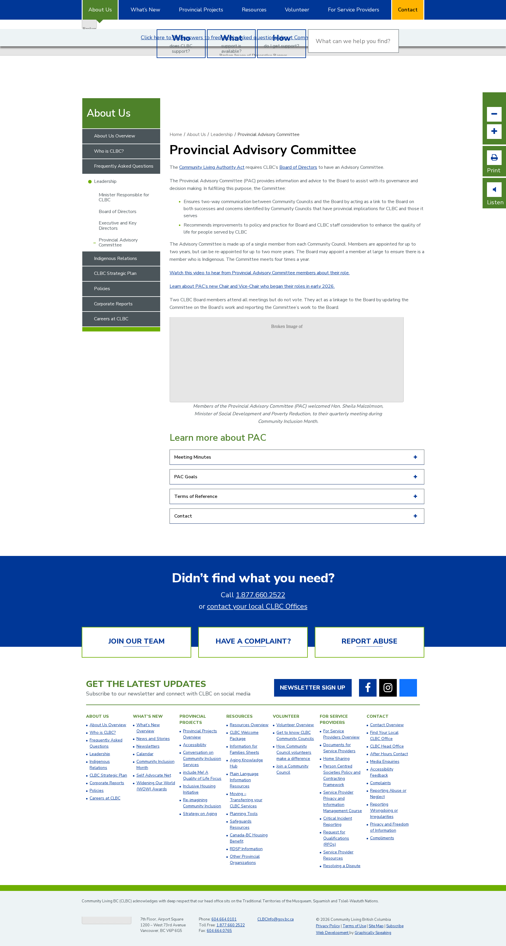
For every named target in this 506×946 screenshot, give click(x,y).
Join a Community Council (292, 769)
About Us (100, 9)
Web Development (332, 932)
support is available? (231, 43)
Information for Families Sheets (244, 749)
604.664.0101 (224, 919)
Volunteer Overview (295, 725)
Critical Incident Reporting (337, 821)
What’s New (145, 9)
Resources (254, 9)
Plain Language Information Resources (244, 780)
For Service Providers (353, 9)
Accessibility (194, 745)
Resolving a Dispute (341, 866)
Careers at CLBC (111, 319)
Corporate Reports (113, 304)
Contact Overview (387, 725)
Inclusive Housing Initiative (199, 789)
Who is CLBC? (109, 151)
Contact (408, 9)
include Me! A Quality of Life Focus (202, 775)
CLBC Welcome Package (244, 735)
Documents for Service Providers (339, 748)
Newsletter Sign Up (312, 688)
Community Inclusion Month (155, 764)
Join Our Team (136, 641)
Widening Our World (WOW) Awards (155, 786)
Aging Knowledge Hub (246, 763)
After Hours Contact (389, 754)
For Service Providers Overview (341, 734)
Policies (102, 288)
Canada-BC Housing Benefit (249, 838)
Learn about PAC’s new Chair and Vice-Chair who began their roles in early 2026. (252, 286)
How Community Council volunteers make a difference (293, 752)
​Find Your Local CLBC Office (384, 735)
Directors (307, 167)
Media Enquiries (384, 761)
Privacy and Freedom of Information (389, 827)
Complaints (380, 783)
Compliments (382, 838)
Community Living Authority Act (212, 167)
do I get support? (281, 41)
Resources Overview (249, 725)
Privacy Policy (328, 926)
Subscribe (395, 926)
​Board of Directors (117, 211)
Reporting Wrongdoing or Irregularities (384, 810)
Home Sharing (336, 758)
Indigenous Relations (115, 258)
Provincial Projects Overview (200, 734)
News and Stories (153, 738)
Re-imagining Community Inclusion (202, 803)
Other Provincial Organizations (245, 859)
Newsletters (148, 746)
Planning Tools (244, 813)
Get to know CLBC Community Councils (295, 735)
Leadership (105, 181)
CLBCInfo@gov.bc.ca (275, 919)
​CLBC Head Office (387, 746)
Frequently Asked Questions (123, 166)
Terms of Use (354, 926)
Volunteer (297, 9)
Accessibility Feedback (381, 772)
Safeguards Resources (241, 824)
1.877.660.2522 (260, 595)
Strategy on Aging (200, 813)
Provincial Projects (201, 9)
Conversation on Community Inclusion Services (202, 759)
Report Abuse (369, 641)
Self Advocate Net (153, 775)
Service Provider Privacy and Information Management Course (342, 802)
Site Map (376, 926)
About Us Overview (114, 136)
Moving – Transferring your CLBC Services (246, 800)
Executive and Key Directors (117, 226)
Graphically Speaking (373, 932)
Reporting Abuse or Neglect (388, 793)
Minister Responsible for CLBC (124, 197)
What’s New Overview (148, 728)
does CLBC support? (181, 43)
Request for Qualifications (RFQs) (336, 838)
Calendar (144, 754)
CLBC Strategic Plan (115, 273)
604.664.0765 (219, 930)
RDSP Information (246, 849)
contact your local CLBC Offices (257, 606)
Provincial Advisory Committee (118, 243)
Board (285, 167)
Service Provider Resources (338, 855)
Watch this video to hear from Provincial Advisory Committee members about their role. (260, 273)
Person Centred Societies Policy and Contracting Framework (341, 775)
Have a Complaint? (253, 641)
